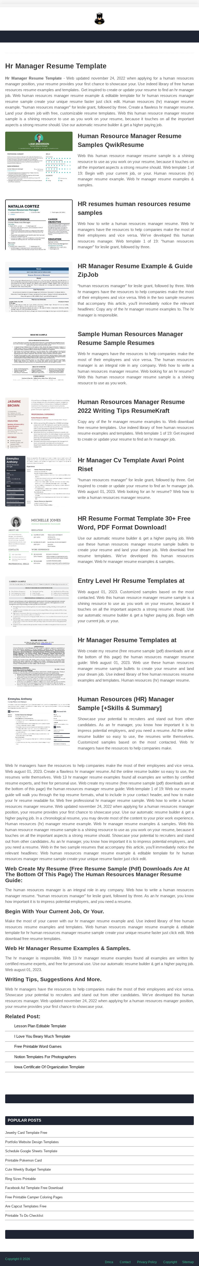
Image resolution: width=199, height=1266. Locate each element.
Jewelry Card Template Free (26, 1133)
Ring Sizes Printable (20, 1179)
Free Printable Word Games (38, 1046)
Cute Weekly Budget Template (28, 1169)
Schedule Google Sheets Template (31, 1151)
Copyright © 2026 (17, 1259)
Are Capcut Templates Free (25, 1206)
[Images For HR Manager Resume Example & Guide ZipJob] (39, 287)
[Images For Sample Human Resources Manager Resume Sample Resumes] (39, 355)
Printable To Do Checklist (24, 1216)
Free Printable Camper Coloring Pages (34, 1197)
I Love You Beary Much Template (42, 1036)
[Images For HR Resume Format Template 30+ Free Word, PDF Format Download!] (39, 539)
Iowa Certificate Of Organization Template (49, 1067)
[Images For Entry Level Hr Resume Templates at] (39, 601)
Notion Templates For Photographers (45, 1057)
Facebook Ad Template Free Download (34, 1188)
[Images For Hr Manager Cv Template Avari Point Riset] (39, 481)
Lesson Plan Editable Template (40, 1026)
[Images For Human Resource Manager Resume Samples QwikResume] (39, 157)
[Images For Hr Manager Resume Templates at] (39, 661)
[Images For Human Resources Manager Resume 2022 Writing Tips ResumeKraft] (39, 423)
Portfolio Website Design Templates (32, 1142)
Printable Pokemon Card (23, 1160)
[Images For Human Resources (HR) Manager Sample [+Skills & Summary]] (39, 720)
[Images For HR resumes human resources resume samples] (39, 225)
